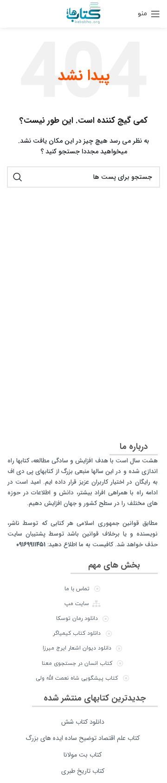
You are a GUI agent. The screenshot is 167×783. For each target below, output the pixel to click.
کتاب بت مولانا (83, 755)
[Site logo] (83, 13)
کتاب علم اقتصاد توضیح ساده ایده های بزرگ (83, 738)
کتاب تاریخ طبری (82, 771)
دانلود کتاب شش (82, 722)
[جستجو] (17, 177)
